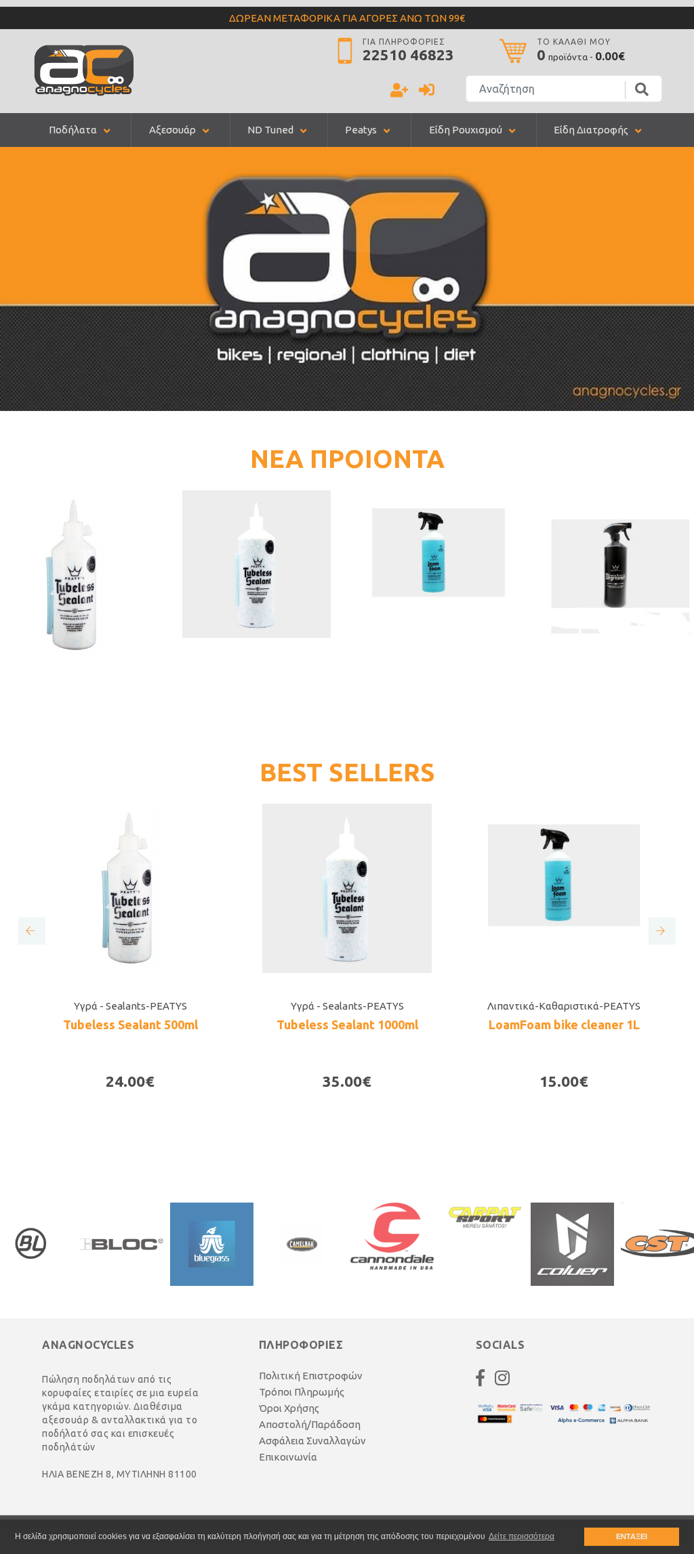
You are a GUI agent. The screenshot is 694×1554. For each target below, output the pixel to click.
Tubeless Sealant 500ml (130, 1024)
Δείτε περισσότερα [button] (521, 1536)
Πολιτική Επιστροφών (311, 1375)
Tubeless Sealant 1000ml (347, 1024)
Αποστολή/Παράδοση (310, 1424)
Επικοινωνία (288, 1457)
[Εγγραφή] (399, 92)
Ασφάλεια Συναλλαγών (312, 1440)
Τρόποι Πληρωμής (301, 1392)
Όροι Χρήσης (289, 1408)
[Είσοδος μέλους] (426, 92)
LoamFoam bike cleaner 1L (564, 1024)
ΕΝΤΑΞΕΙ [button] (631, 1536)
